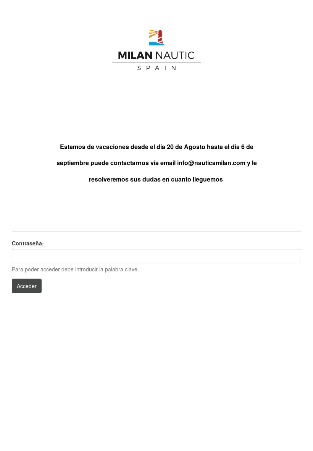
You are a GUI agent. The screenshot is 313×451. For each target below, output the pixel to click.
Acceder (27, 286)
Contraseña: (28, 243)
